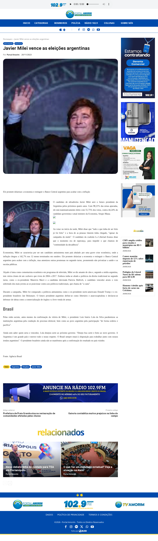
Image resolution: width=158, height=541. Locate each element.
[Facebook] (79, 30)
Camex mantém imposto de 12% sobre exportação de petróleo (133, 260)
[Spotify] (88, 30)
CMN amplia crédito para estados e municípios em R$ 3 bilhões (132, 244)
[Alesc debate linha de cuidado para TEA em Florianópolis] (31, 459)
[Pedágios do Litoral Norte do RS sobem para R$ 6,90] (149, 274)
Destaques (7, 39)
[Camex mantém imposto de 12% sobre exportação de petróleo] (149, 258)
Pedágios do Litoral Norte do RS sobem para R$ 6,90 (132, 274)
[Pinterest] (45, 181)
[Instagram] (83, 30)
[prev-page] (5, 483)
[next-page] (10, 483)
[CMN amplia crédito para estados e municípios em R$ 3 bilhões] (149, 243)
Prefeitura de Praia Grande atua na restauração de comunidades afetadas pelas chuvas (29, 414)
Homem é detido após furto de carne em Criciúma (133, 288)
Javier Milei (36, 367)
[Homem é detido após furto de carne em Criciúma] (149, 288)
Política (18, 43)
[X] (38, 181)
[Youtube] (92, 527)
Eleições (26, 367)
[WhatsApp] (93, 30)
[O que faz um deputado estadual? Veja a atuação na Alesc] (89, 459)
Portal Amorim (13, 54)
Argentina (15, 367)
